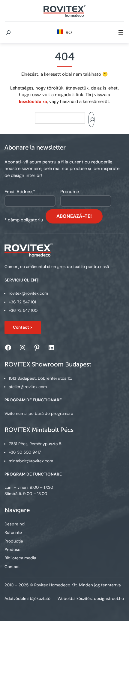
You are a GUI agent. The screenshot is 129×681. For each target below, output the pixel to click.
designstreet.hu (109, 598)
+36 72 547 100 (23, 310)
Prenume (69, 192)
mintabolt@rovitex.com (31, 461)
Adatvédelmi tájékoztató (27, 598)
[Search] (91, 119)
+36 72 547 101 (22, 302)
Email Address (19, 192)
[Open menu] (120, 32)
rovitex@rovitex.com (28, 293)
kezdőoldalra (33, 102)
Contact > (22, 327)
